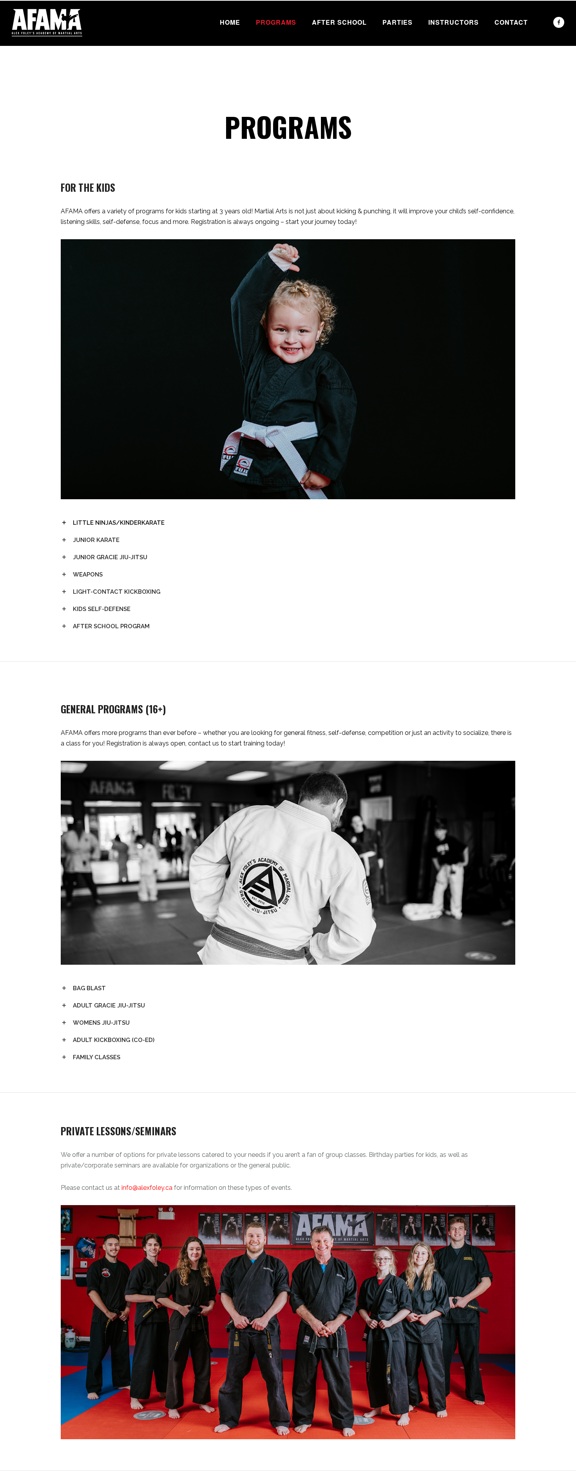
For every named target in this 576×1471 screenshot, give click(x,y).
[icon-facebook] (558, 22)
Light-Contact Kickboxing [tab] (116, 591)
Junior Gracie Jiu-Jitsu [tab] (110, 557)
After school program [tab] (111, 626)
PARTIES (397, 22)
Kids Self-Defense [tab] (101, 609)
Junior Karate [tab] (96, 540)
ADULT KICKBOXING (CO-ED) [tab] (113, 1040)
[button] (288, 216)
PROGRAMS (276, 22)
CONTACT (511, 22)
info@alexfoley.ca (146, 1187)
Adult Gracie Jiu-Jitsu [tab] (109, 1005)
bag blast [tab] (89, 988)
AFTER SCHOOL (339, 22)
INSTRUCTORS (453, 22)
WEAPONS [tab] (88, 574)
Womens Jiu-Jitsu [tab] (101, 1022)
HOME (230, 22)
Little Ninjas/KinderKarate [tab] (119, 522)
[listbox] (288, 216)
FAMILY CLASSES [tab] (96, 1057)
